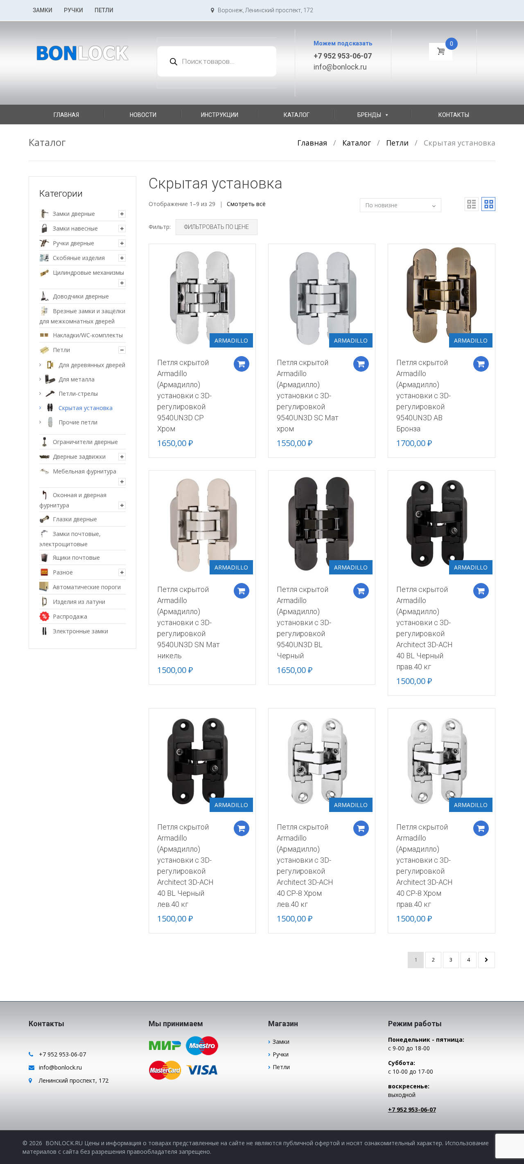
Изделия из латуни (79, 602)
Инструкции (219, 115)
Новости (143, 115)
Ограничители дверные (85, 442)
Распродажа (70, 616)
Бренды (369, 115)
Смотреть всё (246, 204)
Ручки (73, 10)
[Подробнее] (202, 297)
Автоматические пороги (87, 587)
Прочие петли (78, 422)
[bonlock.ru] (82, 48)
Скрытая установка (86, 408)
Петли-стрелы (78, 393)
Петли (104, 10)
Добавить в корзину (241, 364)
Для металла (77, 379)
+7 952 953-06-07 (343, 56)
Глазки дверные (75, 519)
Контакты (453, 115)
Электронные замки (80, 631)
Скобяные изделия (79, 258)
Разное (63, 572)
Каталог (296, 115)
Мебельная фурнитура (84, 471)
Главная (66, 115)
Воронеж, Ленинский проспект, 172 (263, 10)
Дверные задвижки (79, 456)
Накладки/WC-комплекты (88, 335)
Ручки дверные (73, 243)
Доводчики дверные (81, 296)
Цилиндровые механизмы (88, 272)
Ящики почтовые (76, 557)
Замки (42, 10)
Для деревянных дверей (92, 365)
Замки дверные (74, 214)
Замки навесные (75, 228)
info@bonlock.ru (340, 67)
